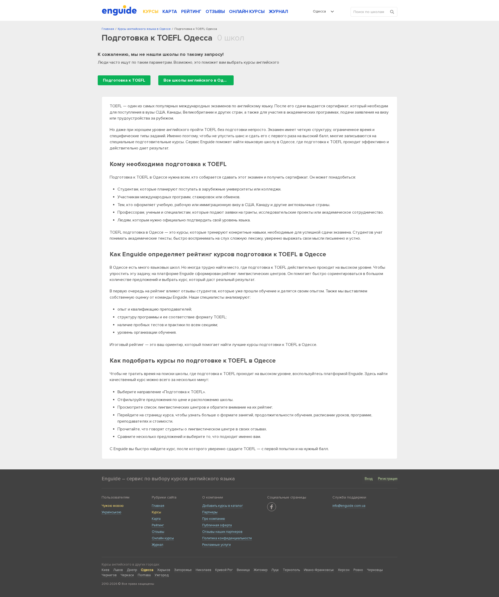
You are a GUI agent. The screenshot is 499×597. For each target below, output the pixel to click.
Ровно (358, 570)
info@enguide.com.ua (348, 506)
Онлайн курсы (163, 538)
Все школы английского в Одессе (198, 80)
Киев (105, 570)
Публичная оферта (217, 525)
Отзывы (158, 532)
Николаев (203, 570)
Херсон (344, 570)
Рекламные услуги (216, 545)
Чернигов (109, 575)
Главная (158, 506)
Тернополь (291, 570)
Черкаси (127, 575)
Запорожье (183, 570)
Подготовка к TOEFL (124, 80)
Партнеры (210, 512)
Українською (111, 512)
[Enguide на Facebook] (271, 506)
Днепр (132, 570)
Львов (118, 570)
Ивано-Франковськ (319, 570)
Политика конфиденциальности (227, 538)
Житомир (260, 570)
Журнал (157, 545)
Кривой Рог (224, 570)
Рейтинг (158, 525)
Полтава (144, 575)
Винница (243, 570)
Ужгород (162, 575)
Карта (156, 519)
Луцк (275, 570)
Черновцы (375, 570)
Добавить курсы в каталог (222, 506)
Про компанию (213, 519)
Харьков (163, 570)
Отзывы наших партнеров (222, 532)
